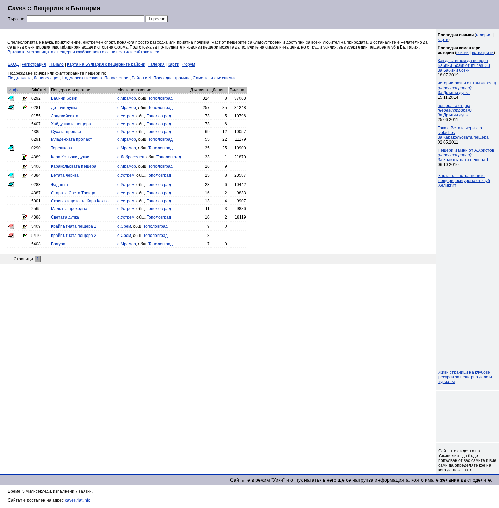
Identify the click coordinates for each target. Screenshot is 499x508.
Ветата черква (65, 175)
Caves (17, 8)
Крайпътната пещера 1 (73, 226)
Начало (56, 64)
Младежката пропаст (71, 139)
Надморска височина (82, 78)
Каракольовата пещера (73, 166)
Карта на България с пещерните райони (106, 64)
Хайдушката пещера (71, 123)
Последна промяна (172, 78)
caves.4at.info (77, 500)
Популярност (117, 78)
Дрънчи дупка (64, 107)
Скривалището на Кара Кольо (80, 201)
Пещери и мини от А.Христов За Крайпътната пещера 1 (466, 155)
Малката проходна (69, 208)
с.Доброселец (130, 157)
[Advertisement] (408, 13)
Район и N (141, 78)
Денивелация (47, 78)
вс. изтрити (483, 52)
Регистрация (34, 64)
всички (462, 52)
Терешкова (61, 148)
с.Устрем (125, 116)
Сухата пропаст (66, 131)
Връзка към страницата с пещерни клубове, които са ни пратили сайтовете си (83, 52)
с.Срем (124, 226)
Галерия (156, 64)
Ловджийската (64, 116)
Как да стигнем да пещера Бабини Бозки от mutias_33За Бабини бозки (464, 65)
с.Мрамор (126, 98)
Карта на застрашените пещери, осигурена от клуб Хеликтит (464, 180)
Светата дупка (65, 217)
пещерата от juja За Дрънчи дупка (455, 110)
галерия (484, 35)
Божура (58, 244)
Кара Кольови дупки (70, 157)
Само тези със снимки (214, 78)
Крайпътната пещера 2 (73, 235)
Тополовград (160, 98)
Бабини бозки (64, 98)
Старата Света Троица (73, 193)
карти (443, 39)
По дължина (20, 78)
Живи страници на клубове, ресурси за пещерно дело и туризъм (465, 377)
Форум (188, 64)
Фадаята (59, 184)
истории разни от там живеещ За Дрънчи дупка (467, 88)
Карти (173, 64)
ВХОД (13, 64)
